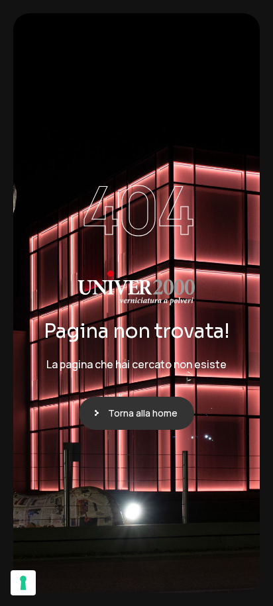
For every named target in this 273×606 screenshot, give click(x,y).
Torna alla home (143, 413)
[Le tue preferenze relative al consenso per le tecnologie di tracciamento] (23, 582)
